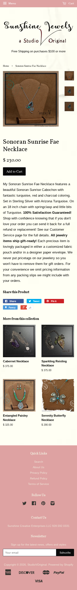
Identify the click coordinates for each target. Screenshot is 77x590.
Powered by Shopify (60, 564)
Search (38, 461)
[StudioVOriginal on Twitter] (24, 504)
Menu (12, 3)
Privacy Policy (38, 472)
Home (6, 66)
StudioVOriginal (37, 564)
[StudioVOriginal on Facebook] (34, 504)
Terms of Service (38, 484)
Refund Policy (38, 478)
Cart (71, 3)
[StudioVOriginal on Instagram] (52, 504)
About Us (38, 467)
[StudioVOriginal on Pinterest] (43, 504)
